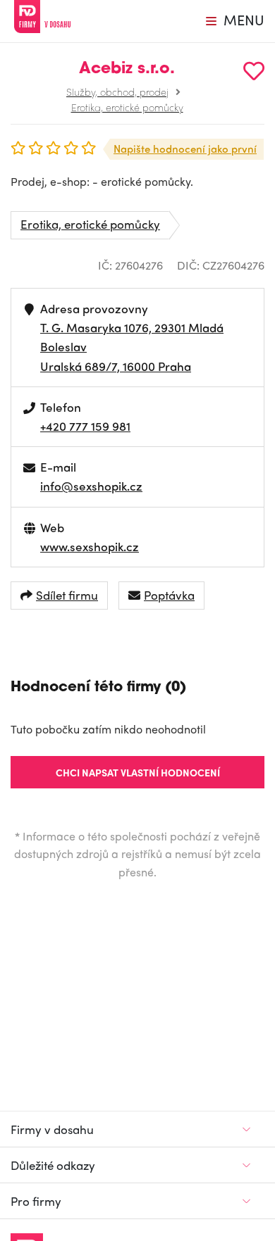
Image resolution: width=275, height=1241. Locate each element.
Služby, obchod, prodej (117, 91)
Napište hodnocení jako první (185, 148)
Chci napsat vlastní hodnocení (138, 772)
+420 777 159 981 (85, 425)
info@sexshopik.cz (91, 485)
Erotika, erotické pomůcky (127, 107)
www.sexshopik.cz (89, 546)
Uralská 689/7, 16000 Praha (115, 366)
